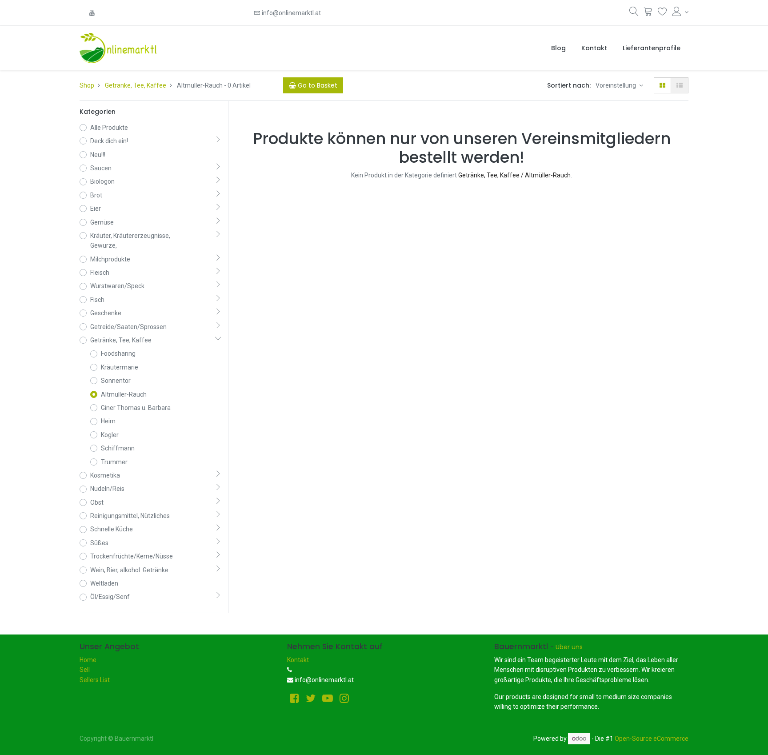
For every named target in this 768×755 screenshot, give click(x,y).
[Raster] (662, 85)
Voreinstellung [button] (616, 85)
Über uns (569, 647)
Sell (85, 669)
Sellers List (95, 679)
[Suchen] (634, 13)
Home (88, 659)
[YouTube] (92, 12)
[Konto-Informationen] (680, 12)
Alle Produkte (109, 127)
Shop (87, 85)
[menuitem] (558, 48)
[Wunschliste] (662, 13)
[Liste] (679, 85)
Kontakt (298, 659)
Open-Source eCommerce (651, 738)
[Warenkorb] (648, 13)
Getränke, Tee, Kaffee (135, 85)
